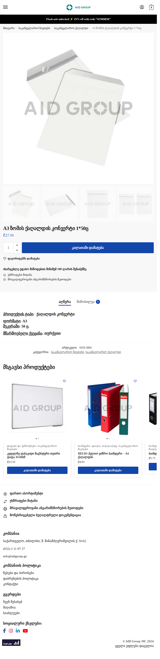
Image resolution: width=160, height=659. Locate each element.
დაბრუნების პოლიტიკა (21, 578)
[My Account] (141, 7)
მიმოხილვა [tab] (88, 301)
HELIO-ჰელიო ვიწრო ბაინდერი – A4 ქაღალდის (103, 455)
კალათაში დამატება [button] (37, 470)
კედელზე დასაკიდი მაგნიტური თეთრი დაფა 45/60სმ (33, 455)
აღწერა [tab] (65, 301)
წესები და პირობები (18, 573)
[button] (151, 6)
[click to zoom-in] (78, 108)
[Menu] (9, 7)
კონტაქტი (10, 584)
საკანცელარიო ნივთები (34, 28)
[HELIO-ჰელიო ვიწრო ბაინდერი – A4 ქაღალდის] (108, 408)
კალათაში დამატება (88, 247)
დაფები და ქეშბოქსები (21, 446)
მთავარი (9, 28)
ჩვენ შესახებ (12, 601)
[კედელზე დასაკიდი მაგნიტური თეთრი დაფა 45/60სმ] (37, 408)
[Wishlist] (64, 381)
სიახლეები (11, 613)
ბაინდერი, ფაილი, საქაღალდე (97, 446)
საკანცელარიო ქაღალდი (71, 28)
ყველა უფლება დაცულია (134, 646)
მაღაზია (9, 607)
